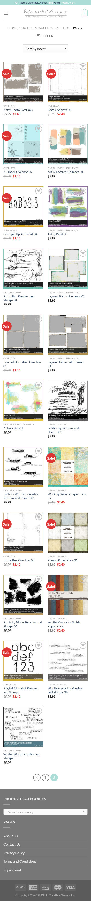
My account (12, 870)
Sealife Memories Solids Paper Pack (64, 624)
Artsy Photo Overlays (18, 110)
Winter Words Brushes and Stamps (21, 756)
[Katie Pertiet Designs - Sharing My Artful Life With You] (45, 13)
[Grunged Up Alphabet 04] (23, 206)
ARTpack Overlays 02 (17, 172)
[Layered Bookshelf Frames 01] (68, 335)
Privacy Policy (14, 853)
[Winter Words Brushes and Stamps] (23, 727)
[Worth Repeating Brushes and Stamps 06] (68, 661)
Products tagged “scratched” (45, 28)
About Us (10, 836)
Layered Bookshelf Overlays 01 (22, 364)
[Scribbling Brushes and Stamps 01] (68, 401)
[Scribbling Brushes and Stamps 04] (23, 269)
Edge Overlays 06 (59, 110)
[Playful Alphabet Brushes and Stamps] (23, 661)
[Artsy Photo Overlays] (23, 82)
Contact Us (12, 844)
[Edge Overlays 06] (68, 82)
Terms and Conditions (19, 861)
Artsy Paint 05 (57, 234)
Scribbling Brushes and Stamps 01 (63, 430)
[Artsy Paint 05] (68, 206)
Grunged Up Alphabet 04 (20, 234)
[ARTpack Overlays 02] (23, 144)
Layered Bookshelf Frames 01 (66, 364)
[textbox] (44, 812)
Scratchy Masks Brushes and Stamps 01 (22, 624)
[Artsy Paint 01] (23, 401)
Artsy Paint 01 (13, 428)
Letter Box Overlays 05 (18, 560)
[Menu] (6, 13)
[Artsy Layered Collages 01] (68, 144)
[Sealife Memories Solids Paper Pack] (68, 595)
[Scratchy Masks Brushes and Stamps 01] (23, 595)
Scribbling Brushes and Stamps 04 (19, 298)
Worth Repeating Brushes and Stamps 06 (65, 690)
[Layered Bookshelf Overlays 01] (23, 335)
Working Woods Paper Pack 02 (67, 496)
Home (12, 28)
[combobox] (45, 812)
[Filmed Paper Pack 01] (68, 533)
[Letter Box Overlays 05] (23, 533)
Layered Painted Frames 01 (66, 296)
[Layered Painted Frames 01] (68, 269)
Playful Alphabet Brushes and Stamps (20, 690)
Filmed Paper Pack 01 (63, 560)
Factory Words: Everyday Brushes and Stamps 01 (20, 496)
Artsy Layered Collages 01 (65, 172)
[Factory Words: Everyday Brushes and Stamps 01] (23, 467)
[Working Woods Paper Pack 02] (68, 467)
